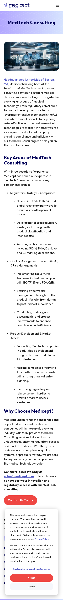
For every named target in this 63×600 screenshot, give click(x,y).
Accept (31, 577)
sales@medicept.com (19, 476)
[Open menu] (57, 5)
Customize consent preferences (31, 569)
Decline (31, 586)
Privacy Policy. (42, 539)
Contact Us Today (20, 500)
